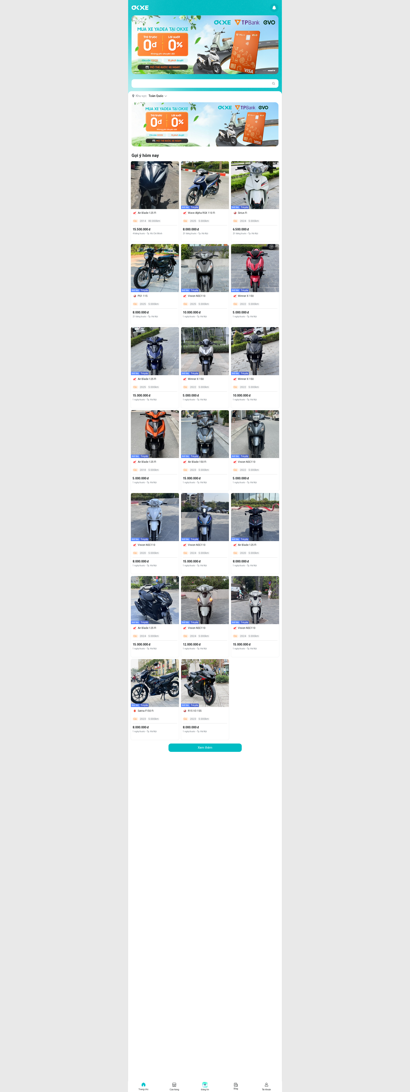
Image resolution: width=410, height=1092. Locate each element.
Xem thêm (205, 747)
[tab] (270, 70)
